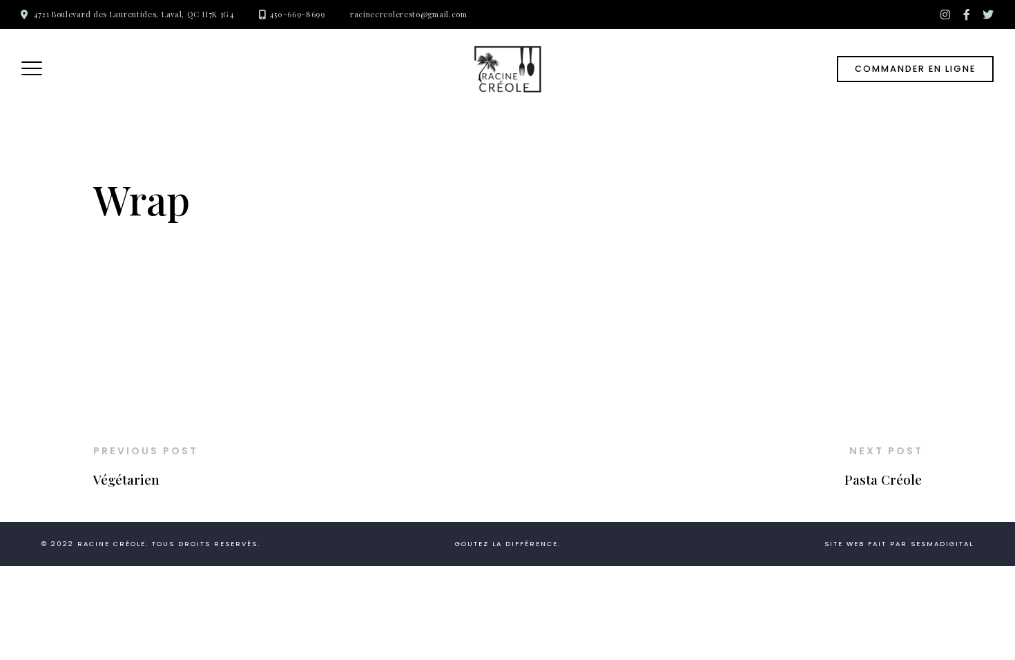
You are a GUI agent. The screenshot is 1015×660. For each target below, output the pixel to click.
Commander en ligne (915, 69)
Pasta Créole (883, 479)
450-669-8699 (297, 14)
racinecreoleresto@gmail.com (408, 14)
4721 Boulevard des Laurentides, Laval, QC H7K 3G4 (133, 14)
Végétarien (126, 479)
